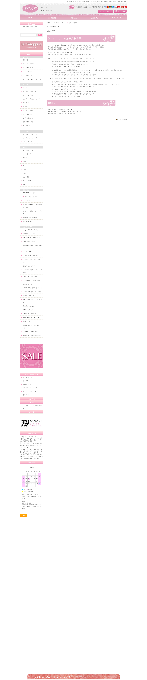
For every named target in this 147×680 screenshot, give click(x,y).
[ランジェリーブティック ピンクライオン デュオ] (30, 15)
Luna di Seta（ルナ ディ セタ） (32, 292)
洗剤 (24, 169)
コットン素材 (27, 181)
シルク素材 (26, 177)
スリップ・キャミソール (30, 134)
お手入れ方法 (51, 31)
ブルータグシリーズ (31, 197)
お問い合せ (73, 18)
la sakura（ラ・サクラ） (30, 217)
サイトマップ (116, 18)
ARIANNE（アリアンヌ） (30, 233)
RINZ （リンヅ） (28, 310)
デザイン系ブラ (27, 71)
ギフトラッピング (28, 377)
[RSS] (23, 516)
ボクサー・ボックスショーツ (31, 99)
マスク (25, 173)
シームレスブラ (27, 75)
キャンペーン (31, 399)
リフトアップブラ (28, 67)
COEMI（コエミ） (28, 252)
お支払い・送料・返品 (29, 391)
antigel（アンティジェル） (31, 230)
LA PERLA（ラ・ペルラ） (30, 276)
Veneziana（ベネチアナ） (30, 332)
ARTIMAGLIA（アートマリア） (32, 237)
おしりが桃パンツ (28, 221)
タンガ (25, 106)
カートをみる (121, 11)
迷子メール (26, 395)
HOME (30, 18)
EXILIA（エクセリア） (29, 266)
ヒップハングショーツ (29, 95)
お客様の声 (95, 18)
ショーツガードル (28, 110)
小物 (24, 161)
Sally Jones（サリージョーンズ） (33, 317)
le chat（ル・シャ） (29, 284)
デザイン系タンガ (28, 118)
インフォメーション (59, 23)
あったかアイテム (28, 150)
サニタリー (26, 102)
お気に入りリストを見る (30, 26)
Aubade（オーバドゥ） (30, 241)
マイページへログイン (106, 11)
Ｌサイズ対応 (27, 126)
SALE (24, 184)
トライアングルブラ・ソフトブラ (32, 79)
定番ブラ (25, 60)
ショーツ (25, 87)
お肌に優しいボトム (29, 122)
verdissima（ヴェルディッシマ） (32, 335)
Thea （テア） (27, 321)
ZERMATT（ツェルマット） (31, 193)
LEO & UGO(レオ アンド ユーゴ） (33, 288)
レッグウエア (27, 154)
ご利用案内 (52, 18)
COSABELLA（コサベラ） (31, 255)
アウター (25, 158)
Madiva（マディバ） (29, 295)
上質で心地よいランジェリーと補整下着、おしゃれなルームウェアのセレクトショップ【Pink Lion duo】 (96, 1)
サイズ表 (25, 381)
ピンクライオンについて (30, 388)
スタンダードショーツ (29, 91)
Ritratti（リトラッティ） (30, 313)
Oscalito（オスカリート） (30, 306)
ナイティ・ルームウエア (30, 138)
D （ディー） (27, 200)
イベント (31, 412)
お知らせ (31, 402)
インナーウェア (27, 142)
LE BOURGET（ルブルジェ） (31, 280)
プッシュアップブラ (29, 64)
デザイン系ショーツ (29, 114)
